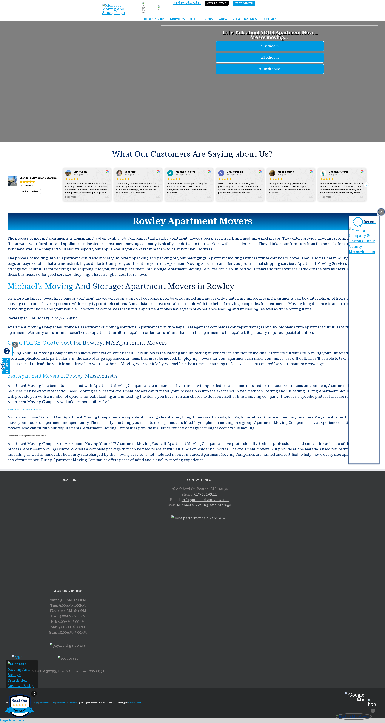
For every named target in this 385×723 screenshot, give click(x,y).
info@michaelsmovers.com (205, 500)
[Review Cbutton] (20, 706)
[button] (366, 184)
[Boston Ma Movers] (354, 716)
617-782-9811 (205, 494)
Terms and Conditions (66, 703)
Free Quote (244, 3)
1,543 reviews (26, 185)
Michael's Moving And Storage (204, 505)
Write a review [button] (30, 191)
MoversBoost (134, 703)
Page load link (12, 720)
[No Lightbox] (115, 5)
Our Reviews (216, 3)
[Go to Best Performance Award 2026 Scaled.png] (199, 550)
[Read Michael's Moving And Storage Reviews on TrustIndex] (22, 686)
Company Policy (47, 703)
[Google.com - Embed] (68, 508)
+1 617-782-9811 (187, 3)
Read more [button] (70, 197)
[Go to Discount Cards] (6, 374)
